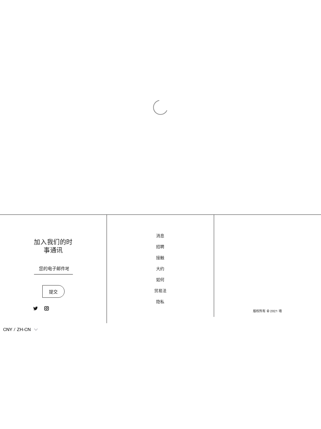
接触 (160, 257)
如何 (160, 279)
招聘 (160, 246)
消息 (160, 235)
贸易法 (160, 290)
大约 (160, 268)
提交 (53, 291)
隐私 (160, 301)
